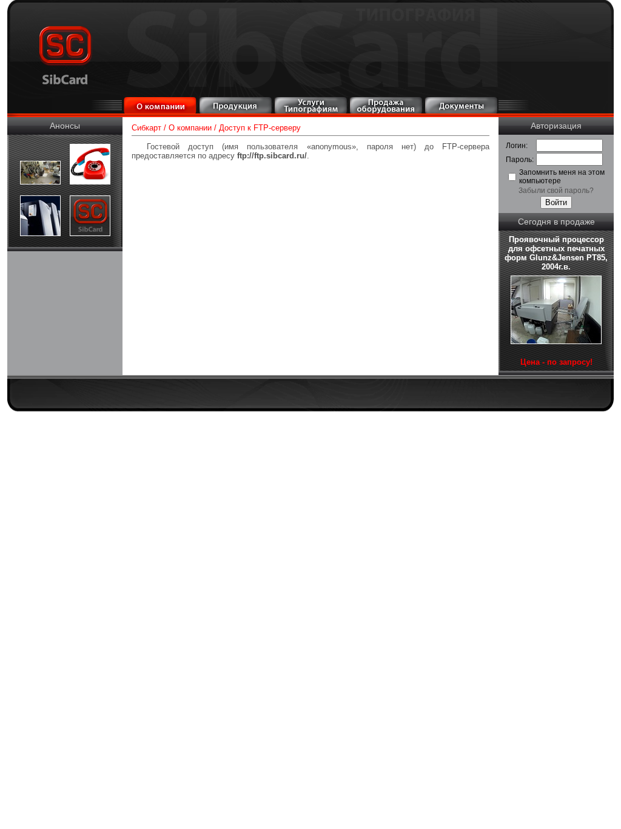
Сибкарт (146, 127)
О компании (190, 127)
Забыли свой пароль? (556, 190)
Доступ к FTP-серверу (260, 127)
